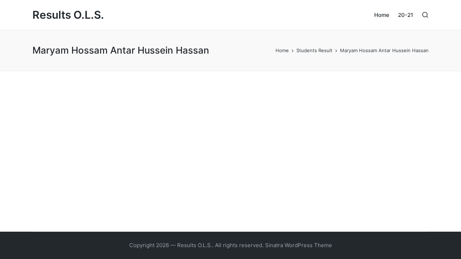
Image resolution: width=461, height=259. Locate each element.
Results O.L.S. (68, 15)
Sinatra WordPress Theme (298, 245)
